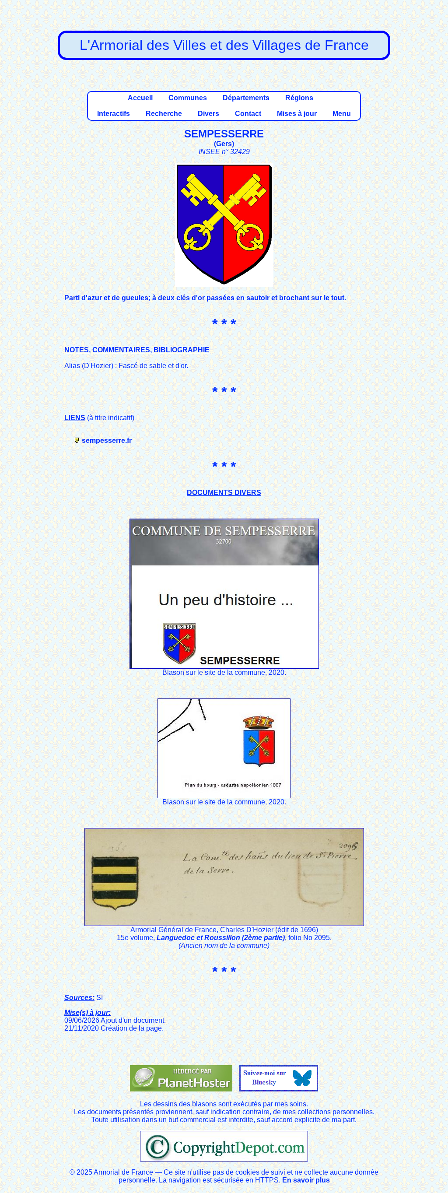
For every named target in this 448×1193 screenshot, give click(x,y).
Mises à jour (297, 113)
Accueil (140, 98)
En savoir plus (306, 1180)
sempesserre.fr (107, 440)
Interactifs (113, 113)
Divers (208, 113)
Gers (224, 143)
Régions (299, 98)
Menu (341, 113)
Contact (248, 113)
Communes (187, 98)
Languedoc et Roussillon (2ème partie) (221, 937)
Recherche (164, 113)
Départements (246, 98)
